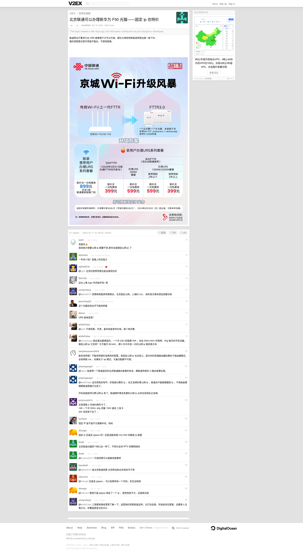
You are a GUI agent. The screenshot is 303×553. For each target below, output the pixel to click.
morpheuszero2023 (89, 351)
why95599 (85, 25)
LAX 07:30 (114, 545)
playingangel (86, 366)
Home (215, 3)
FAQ (121, 527)
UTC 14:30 (93, 545)
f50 (174, 232)
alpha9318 (84, 266)
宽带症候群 (85, 13)
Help (79, 527)
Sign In (232, 3)
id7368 (208, 78)
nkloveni (83, 476)
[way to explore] (76, 3)
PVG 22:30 (104, 545)
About (69, 527)
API (112, 527)
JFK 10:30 (125, 545)
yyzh (81, 239)
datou (82, 312)
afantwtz (83, 255)
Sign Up (223, 3)
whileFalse (84, 324)
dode (81, 442)
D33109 (82, 278)
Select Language (182, 527)
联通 (162, 232)
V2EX (72, 13)
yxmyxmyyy (85, 289)
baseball (83, 465)
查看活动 (213, 72)
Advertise (92, 527)
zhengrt (83, 430)
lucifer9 (83, 418)
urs (184, 232)
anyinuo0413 (85, 400)
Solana (131, 527)
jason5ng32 (85, 301)
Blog (103, 527)
